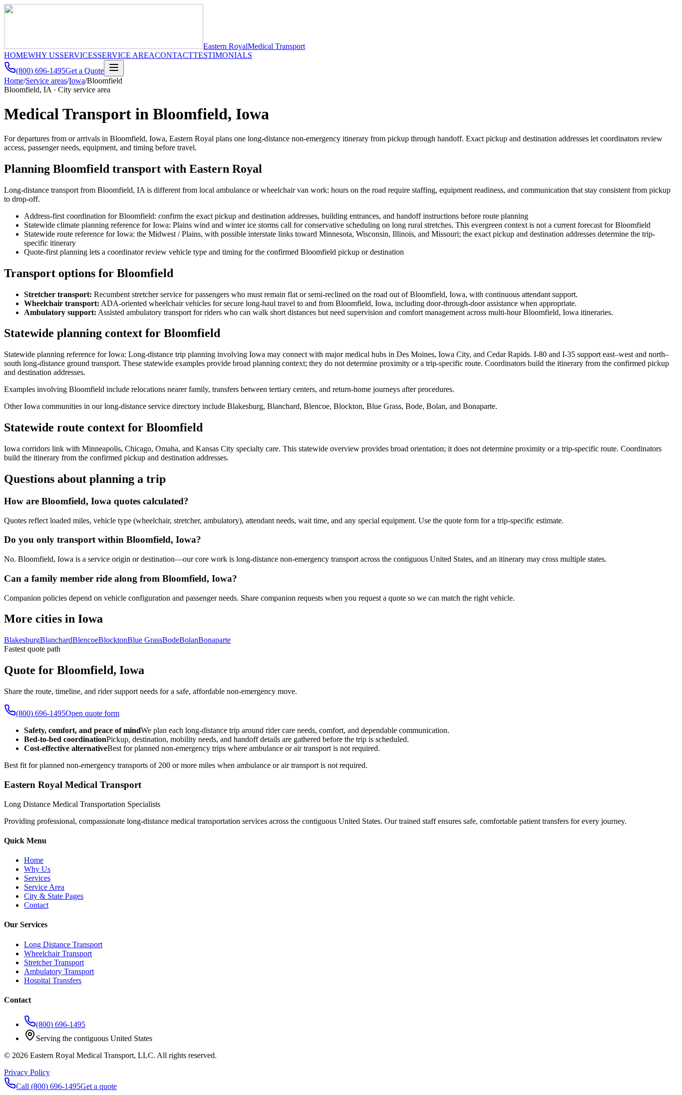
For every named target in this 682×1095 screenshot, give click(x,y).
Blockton (112, 640)
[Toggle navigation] (114, 68)
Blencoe (85, 640)
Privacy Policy (27, 1072)
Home (13, 80)
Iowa (77, 80)
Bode (170, 640)
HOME (16, 55)
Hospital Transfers (52, 980)
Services (37, 878)
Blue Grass (144, 640)
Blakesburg (22, 640)
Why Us (37, 869)
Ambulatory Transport (59, 971)
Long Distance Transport (63, 944)
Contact (36, 905)
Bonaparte (214, 640)
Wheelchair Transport (58, 953)
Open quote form (92, 713)
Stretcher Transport (54, 962)
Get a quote (98, 1086)
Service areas (46, 80)
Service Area (44, 887)
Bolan (188, 640)
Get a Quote (84, 70)
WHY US (43, 55)
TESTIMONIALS (222, 55)
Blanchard (56, 640)
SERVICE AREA (126, 55)
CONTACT (174, 55)
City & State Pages (53, 896)
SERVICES (78, 55)
